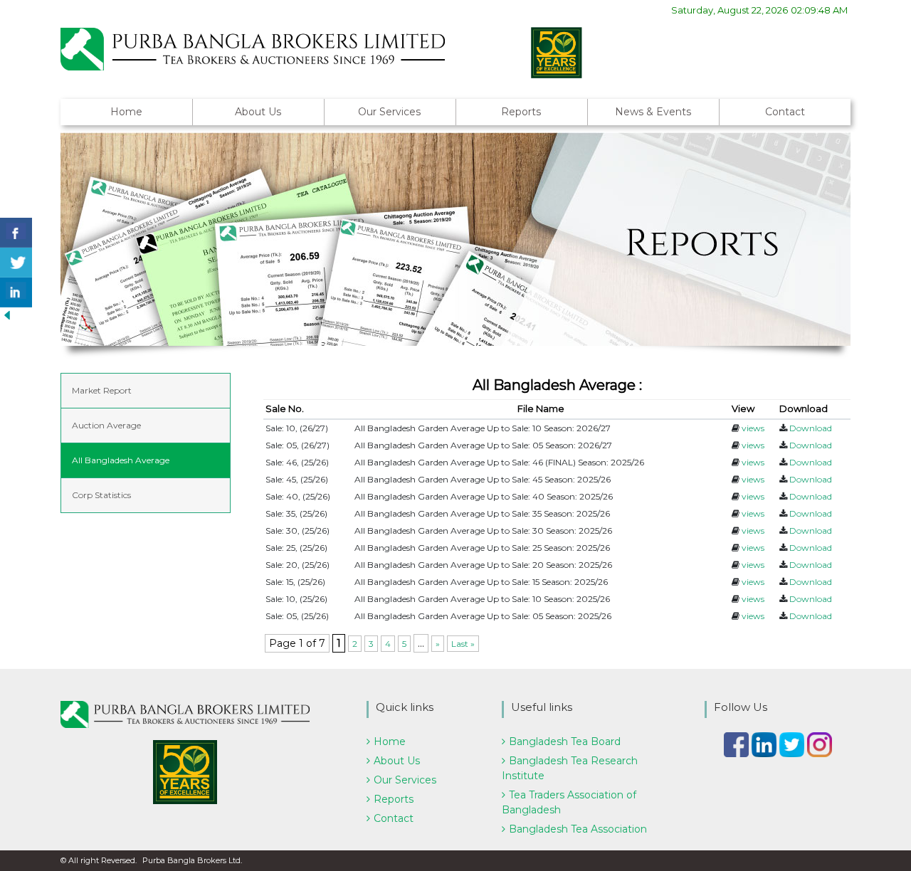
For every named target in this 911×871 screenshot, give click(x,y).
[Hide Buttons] (7, 314)
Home (126, 111)
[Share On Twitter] (16, 263)
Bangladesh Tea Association (578, 829)
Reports (521, 111)
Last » (463, 643)
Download (810, 428)
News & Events (653, 111)
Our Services (389, 111)
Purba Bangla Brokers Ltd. (192, 860)
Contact (785, 111)
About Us (258, 111)
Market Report (102, 390)
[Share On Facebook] (16, 233)
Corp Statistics (101, 495)
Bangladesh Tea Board (565, 741)
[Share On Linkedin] (16, 292)
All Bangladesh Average (120, 460)
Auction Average (106, 425)
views (753, 428)
